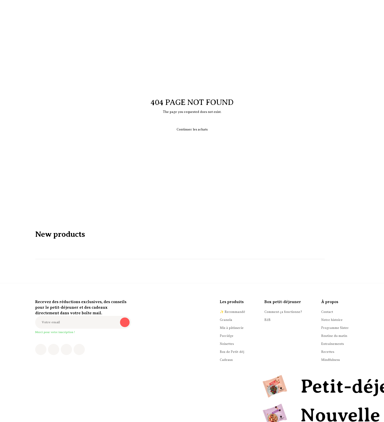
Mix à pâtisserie (232, 328)
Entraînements (332, 344)
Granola (226, 320)
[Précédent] (333, 259)
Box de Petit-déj (232, 352)
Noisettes (227, 344)
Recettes (327, 352)
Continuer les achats (192, 129)
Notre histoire (332, 320)
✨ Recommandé (232, 312)
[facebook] (40, 349)
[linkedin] (79, 349)
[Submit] (125, 322)
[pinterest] (66, 349)
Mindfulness (330, 360)
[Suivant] (344, 259)
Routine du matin (334, 336)
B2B (267, 320)
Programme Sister (335, 328)
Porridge (226, 336)
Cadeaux (226, 360)
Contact (327, 312)
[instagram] (53, 349)
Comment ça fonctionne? (283, 312)
